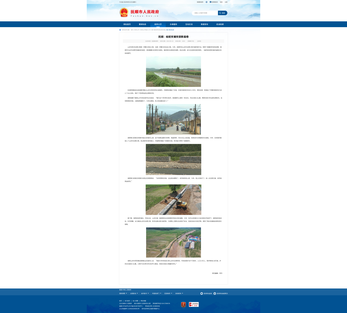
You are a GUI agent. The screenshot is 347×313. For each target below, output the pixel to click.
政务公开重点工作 (145, 30)
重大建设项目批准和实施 (158, 30)
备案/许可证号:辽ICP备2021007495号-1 (131, 306)
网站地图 (143, 301)
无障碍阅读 (214, 2)
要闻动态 (142, 24)
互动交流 (189, 24)
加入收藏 (135, 301)
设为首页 (127, 301)
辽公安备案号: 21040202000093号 (129, 309)
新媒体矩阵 (200, 2)
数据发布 (204, 24)
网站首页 (127, 24)
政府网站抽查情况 (222, 293)
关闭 (199, 41)
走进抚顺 (220, 24)
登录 (221, 2)
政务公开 (158, 24)
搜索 (223, 13)
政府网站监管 (208, 293)
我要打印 (190, 41)
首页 (132, 30)
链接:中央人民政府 (125, 290)
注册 (226, 2)
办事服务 (173, 24)
